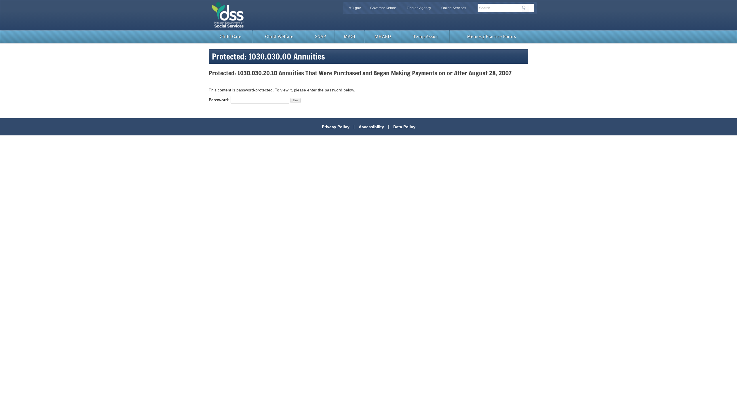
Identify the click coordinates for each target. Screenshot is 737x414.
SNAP (320, 36)
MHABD (383, 36)
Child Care (230, 36)
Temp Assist (425, 36)
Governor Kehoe (383, 8)
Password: (220, 99)
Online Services (453, 8)
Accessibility (371, 126)
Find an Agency (419, 8)
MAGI (349, 36)
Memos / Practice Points (491, 36)
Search (525, 8)
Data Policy (404, 126)
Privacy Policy (335, 126)
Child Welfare (279, 36)
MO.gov (355, 8)
